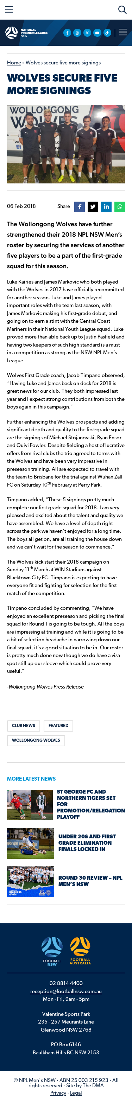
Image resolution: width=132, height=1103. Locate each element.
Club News (23, 726)
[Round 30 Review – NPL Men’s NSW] (30, 881)
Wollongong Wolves (36, 741)
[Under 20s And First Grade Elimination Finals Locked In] (30, 843)
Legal (76, 1093)
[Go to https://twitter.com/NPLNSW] (87, 33)
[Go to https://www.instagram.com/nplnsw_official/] (77, 33)
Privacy (58, 1093)
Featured (58, 726)
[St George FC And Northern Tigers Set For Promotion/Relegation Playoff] (30, 805)
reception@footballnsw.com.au (66, 991)
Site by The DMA (85, 1086)
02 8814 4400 (66, 983)
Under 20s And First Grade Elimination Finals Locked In (87, 843)
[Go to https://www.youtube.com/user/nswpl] (97, 33)
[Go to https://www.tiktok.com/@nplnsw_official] (107, 33)
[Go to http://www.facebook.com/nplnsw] (67, 33)
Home (14, 63)
